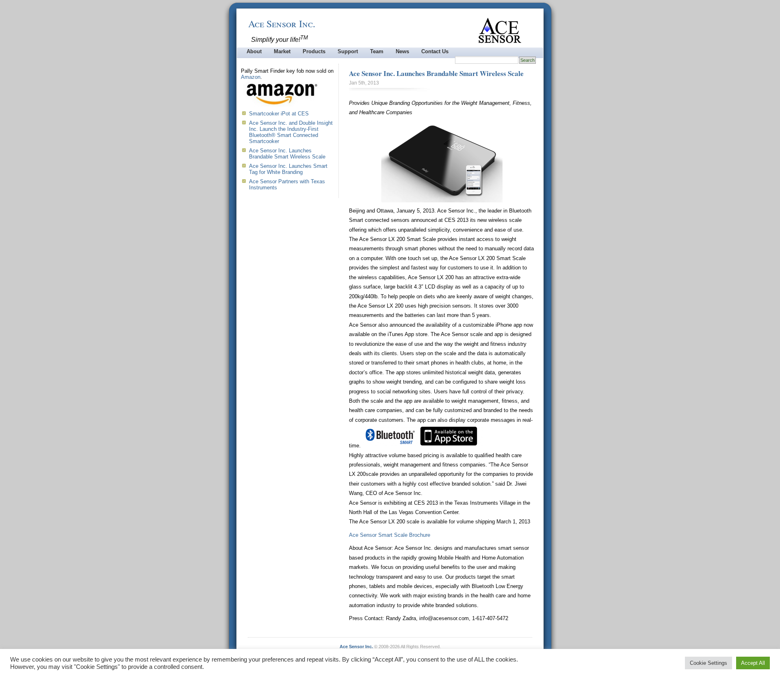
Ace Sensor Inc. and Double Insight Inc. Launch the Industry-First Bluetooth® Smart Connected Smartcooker (291, 132)
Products (314, 51)
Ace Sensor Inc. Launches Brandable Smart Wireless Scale (436, 73)
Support (348, 51)
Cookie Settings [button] (708, 663)
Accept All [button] (753, 663)
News (402, 51)
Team (377, 51)
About (254, 51)
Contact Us (434, 51)
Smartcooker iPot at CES (279, 114)
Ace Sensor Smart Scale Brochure (389, 535)
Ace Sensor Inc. (281, 23)
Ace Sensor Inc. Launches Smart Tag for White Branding (288, 169)
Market (282, 51)
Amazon (250, 77)
